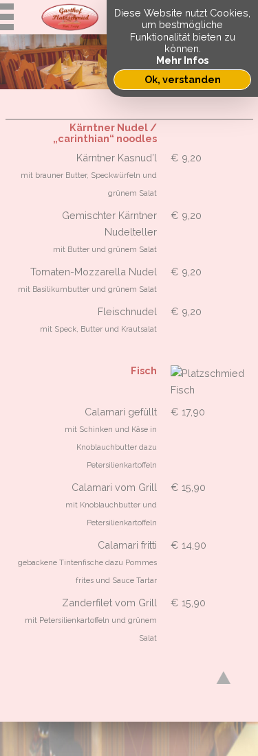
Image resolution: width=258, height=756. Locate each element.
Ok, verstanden (182, 79)
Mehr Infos (182, 60)
